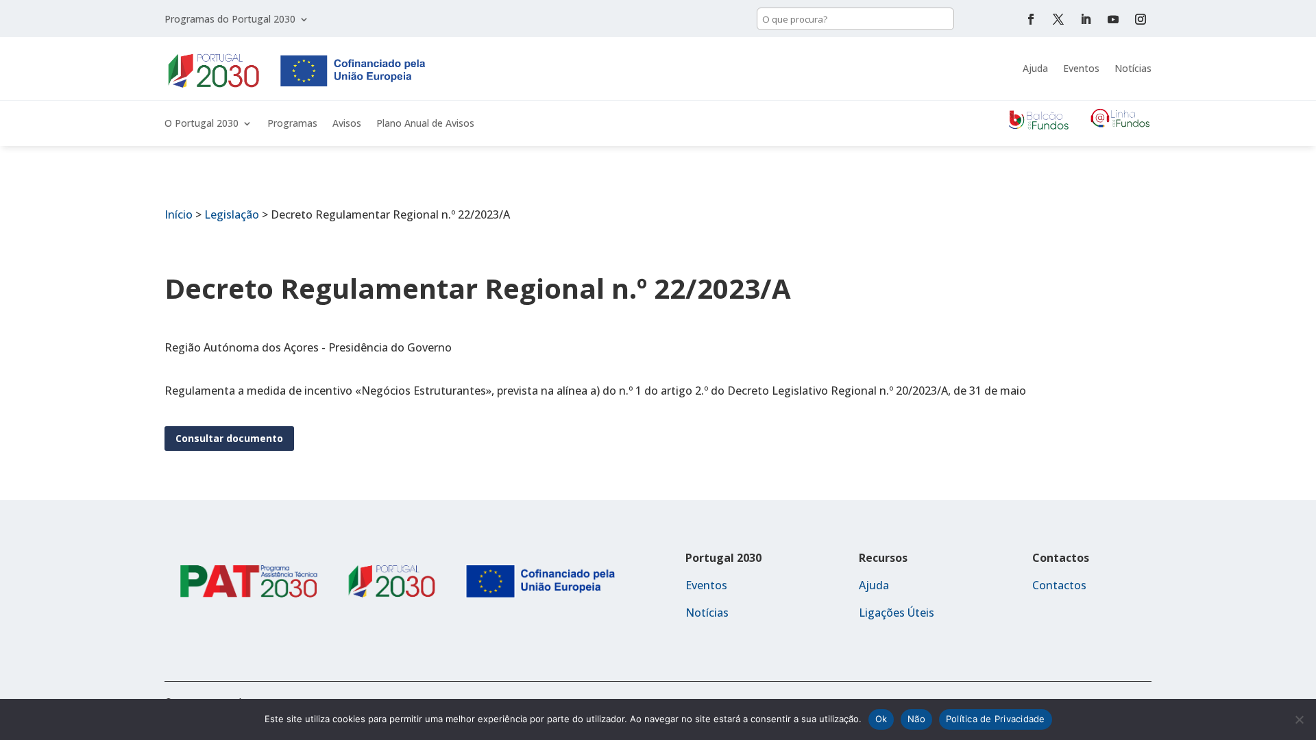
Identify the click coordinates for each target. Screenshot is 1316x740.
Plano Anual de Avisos (425, 124)
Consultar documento (229, 438)
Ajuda (1035, 68)
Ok (881, 718)
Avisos (346, 124)
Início (178, 214)
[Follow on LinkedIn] (1086, 19)
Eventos (1081, 68)
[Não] (1299, 719)
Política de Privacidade (995, 718)
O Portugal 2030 (201, 124)
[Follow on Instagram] (1141, 19)
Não (916, 718)
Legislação (231, 214)
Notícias (1133, 68)
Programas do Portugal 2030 (229, 19)
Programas (292, 124)
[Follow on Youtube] (1113, 19)
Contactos (1059, 585)
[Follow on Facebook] (1031, 19)
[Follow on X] (1058, 19)
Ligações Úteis (896, 612)
